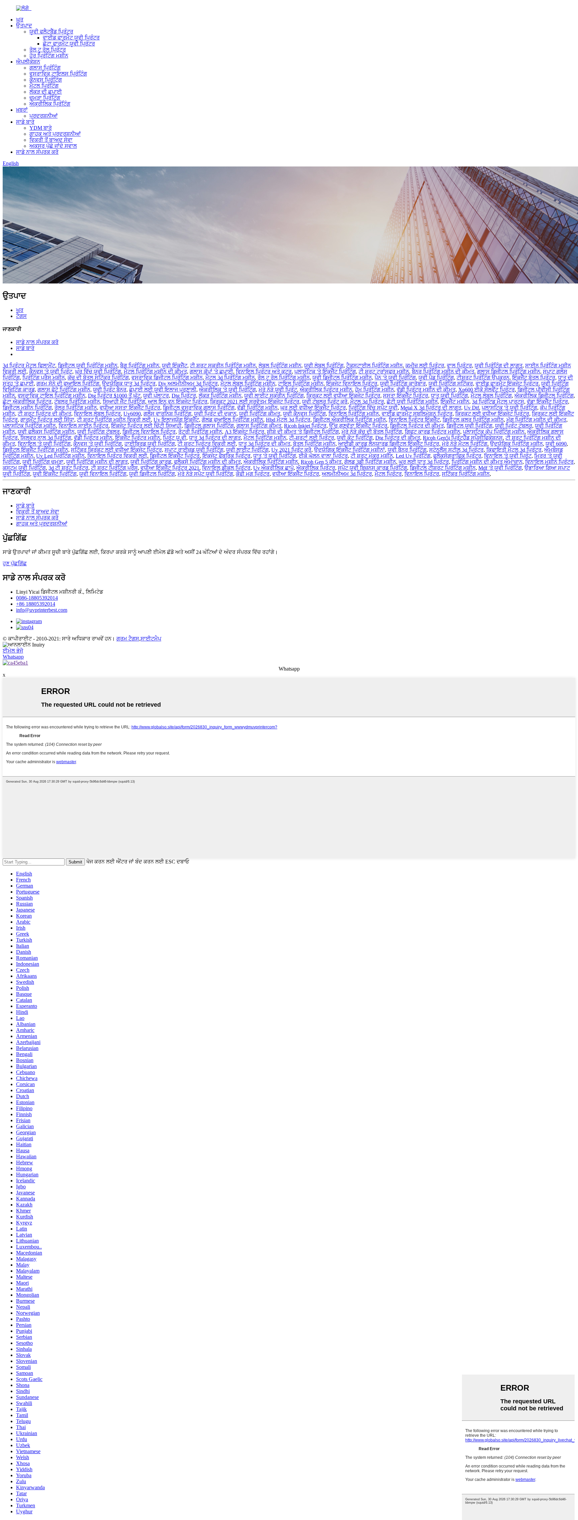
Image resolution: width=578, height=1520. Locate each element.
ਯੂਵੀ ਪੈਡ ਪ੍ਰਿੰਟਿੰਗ (436, 377)
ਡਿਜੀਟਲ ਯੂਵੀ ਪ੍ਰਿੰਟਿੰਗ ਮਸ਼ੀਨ (87, 365)
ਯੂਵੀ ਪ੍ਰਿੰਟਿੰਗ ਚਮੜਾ (43, 462)
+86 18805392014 (35, 604)
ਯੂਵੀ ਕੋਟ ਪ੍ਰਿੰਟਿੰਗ (355, 438)
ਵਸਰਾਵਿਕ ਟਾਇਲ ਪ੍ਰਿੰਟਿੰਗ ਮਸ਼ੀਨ (51, 395)
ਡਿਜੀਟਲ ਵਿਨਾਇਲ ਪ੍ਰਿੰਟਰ (149, 432)
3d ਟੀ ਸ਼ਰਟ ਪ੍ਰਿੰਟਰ (68, 468)
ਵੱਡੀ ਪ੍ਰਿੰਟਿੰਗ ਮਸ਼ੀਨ (257, 408)
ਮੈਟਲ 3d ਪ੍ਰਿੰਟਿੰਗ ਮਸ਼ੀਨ (230, 377)
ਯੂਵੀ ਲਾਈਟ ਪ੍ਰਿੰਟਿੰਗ (247, 450)
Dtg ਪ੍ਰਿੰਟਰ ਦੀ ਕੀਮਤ (397, 438)
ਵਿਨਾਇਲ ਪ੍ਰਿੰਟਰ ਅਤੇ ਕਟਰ (264, 371)
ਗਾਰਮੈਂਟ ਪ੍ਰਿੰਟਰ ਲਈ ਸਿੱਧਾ (47, 420)
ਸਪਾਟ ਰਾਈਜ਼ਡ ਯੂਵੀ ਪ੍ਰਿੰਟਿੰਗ (194, 450)
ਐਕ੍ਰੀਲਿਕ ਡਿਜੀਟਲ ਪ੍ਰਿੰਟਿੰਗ (544, 395)
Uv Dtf (471, 408)
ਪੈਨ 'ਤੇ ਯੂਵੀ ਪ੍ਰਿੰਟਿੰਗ (395, 377)
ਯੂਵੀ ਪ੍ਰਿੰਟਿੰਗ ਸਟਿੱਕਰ (450, 383)
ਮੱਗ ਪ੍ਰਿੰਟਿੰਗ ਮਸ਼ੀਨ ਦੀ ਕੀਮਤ (536, 420)
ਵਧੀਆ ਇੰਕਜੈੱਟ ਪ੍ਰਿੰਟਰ (295, 474)
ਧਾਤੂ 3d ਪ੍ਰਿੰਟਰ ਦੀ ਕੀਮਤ (264, 444)
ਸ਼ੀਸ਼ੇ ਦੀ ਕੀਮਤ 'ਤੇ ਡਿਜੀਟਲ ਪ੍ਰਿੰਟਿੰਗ (303, 432)
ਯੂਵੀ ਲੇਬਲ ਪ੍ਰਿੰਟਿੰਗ (324, 365)
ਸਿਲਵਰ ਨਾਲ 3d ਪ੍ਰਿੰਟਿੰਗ (45, 438)
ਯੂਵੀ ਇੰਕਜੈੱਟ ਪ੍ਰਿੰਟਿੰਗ (55, 474)
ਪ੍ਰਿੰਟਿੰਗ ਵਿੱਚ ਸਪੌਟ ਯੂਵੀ (373, 408)
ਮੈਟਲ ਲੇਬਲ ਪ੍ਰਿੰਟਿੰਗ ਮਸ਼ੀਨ (247, 383)
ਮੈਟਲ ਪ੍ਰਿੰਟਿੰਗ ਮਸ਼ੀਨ (265, 438)
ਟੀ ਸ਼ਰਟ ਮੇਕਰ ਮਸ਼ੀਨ (372, 456)
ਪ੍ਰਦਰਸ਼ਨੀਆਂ (43, 116)
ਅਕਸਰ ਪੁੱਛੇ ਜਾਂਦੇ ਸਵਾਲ (53, 146)
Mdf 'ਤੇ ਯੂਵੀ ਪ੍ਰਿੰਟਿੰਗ (500, 468)
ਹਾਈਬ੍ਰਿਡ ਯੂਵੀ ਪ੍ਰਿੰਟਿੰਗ (149, 444)
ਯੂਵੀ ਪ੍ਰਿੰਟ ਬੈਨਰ (109, 389)
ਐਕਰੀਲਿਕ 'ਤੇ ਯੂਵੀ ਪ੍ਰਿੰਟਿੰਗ (227, 389)
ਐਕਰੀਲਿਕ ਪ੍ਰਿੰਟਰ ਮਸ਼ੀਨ (326, 389)
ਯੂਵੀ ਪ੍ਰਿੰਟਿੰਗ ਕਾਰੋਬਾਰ (403, 383)
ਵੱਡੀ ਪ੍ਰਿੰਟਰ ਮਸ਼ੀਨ (93, 438)
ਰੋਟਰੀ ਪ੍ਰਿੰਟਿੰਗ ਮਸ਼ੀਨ (200, 432)
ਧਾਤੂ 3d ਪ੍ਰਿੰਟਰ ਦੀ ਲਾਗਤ (215, 438)
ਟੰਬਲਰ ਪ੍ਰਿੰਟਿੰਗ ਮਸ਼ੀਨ (77, 401)
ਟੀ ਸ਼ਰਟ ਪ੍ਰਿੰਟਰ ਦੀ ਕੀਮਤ (44, 414)
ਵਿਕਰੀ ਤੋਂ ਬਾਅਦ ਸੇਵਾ (51, 140)
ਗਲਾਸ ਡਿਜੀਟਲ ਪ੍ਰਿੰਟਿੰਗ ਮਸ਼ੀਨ (508, 371)
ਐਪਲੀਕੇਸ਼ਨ (28, 62)
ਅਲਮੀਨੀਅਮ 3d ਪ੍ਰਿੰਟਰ (347, 474)
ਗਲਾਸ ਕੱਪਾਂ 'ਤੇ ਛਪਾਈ (211, 371)
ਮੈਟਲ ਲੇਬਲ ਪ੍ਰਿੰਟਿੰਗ (491, 395)
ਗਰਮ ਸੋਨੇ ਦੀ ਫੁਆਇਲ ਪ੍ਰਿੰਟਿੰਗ (67, 383)
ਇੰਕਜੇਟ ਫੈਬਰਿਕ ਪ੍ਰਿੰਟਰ (226, 456)
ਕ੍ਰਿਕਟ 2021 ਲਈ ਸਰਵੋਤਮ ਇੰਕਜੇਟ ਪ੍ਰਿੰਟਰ (254, 401)
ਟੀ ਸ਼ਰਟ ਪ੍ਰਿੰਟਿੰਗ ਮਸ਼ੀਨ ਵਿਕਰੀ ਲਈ (114, 420)
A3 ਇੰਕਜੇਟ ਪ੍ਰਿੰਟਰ (244, 432)
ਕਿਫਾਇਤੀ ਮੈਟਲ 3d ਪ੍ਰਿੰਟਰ (514, 450)
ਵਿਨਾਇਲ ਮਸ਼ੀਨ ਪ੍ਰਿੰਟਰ (549, 462)
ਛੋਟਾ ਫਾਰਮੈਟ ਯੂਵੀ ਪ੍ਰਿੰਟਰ (69, 43)
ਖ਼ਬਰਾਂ (22, 110)
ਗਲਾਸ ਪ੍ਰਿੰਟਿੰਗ (45, 68)
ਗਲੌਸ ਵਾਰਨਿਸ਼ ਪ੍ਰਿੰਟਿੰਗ (167, 414)
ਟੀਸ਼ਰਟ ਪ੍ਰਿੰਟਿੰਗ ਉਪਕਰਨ (483, 377)
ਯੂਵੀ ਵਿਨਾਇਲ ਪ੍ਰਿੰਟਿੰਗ (102, 474)
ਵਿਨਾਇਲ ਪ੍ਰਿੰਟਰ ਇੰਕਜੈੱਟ (414, 420)
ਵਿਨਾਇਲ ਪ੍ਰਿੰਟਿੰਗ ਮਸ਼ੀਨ (353, 414)
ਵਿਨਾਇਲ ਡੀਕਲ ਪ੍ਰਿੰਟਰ (226, 468)
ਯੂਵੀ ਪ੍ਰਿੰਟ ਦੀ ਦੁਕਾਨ (215, 414)
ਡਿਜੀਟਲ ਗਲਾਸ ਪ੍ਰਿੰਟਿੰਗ (209, 426)
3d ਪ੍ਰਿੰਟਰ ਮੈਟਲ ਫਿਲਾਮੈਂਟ (29, 365)
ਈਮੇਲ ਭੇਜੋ (13, 651)
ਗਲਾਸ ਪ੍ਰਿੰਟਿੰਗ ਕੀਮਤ (258, 426)
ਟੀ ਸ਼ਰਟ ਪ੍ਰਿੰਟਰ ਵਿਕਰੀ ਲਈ (207, 444)
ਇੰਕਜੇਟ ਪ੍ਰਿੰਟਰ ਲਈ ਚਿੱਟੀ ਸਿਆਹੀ (146, 426)
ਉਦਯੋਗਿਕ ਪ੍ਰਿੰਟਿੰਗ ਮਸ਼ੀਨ (516, 444)
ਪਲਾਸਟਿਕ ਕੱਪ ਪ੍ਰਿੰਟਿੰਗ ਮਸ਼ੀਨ (493, 432)
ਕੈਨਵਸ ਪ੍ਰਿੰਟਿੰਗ (45, 80)
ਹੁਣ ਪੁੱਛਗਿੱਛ (15, 563)
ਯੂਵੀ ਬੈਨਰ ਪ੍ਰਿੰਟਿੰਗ (407, 450)
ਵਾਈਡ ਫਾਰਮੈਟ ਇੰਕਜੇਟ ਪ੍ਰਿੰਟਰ (507, 383)
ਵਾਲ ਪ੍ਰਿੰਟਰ (459, 365)
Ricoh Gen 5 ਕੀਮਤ (321, 462)
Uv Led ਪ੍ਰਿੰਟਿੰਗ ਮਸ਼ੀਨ (60, 456)
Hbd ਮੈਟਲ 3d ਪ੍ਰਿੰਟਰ (288, 420)
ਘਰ (19, 19)
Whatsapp (13, 657)
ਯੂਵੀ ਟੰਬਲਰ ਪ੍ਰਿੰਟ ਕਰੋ (325, 401)
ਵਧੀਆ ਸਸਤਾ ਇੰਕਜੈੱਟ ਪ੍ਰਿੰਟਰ (130, 408)
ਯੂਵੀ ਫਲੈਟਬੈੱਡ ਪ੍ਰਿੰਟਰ (51, 31)
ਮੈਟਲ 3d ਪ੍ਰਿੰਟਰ (367, 401)
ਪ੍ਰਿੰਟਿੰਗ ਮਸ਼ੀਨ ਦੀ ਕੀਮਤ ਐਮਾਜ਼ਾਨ (487, 462)
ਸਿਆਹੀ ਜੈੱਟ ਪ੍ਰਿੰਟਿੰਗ (124, 401)
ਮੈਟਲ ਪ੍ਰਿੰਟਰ (388, 474)
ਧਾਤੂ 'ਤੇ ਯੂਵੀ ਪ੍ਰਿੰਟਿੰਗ (274, 456)
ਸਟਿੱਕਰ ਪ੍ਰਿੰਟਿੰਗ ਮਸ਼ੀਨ (466, 474)
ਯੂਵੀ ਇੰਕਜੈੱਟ (174, 365)
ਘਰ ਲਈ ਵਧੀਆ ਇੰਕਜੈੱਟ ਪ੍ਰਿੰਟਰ (313, 408)
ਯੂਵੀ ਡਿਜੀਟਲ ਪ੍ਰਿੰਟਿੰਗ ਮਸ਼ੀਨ (342, 377)
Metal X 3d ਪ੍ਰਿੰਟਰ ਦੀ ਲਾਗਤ (430, 408)
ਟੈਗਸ (21, 316)
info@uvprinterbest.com (41, 610)
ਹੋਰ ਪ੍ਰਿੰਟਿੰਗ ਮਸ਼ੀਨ (48, 56)
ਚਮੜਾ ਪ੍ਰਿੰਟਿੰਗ (44, 98)
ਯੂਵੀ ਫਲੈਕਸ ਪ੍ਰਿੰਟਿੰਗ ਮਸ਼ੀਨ (46, 432)
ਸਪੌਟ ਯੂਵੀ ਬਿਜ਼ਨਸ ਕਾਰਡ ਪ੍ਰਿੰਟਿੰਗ (372, 468)
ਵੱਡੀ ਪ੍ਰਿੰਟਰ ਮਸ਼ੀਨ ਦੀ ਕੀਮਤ (426, 389)
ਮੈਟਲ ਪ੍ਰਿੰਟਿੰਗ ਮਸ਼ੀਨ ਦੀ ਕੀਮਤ (155, 371)
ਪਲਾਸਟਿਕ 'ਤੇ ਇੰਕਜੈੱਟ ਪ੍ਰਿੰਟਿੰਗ (325, 371)
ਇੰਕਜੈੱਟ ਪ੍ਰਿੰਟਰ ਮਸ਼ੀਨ (137, 438)
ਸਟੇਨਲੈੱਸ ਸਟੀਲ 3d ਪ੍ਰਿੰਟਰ (456, 450)
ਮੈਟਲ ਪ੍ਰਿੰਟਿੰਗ (44, 86)
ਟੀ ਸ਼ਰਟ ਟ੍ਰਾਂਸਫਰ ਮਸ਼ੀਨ (384, 371)
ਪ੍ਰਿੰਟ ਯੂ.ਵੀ (174, 438)
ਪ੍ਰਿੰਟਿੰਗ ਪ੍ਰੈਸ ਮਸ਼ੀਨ (43, 377)
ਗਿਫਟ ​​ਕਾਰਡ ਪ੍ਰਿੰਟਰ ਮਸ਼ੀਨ (432, 432)
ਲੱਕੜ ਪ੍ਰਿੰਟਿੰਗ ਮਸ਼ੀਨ (220, 395)
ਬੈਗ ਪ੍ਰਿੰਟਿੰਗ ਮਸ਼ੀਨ (139, 365)
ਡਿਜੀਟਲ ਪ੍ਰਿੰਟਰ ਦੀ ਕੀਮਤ (417, 426)
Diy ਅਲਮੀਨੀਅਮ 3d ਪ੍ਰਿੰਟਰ (188, 383)
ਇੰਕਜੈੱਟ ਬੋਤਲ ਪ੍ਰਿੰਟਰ (533, 377)
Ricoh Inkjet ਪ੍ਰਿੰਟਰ (305, 426)
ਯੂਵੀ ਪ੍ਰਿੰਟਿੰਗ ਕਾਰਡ (150, 462)
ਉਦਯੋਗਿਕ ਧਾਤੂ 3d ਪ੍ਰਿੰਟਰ (129, 383)
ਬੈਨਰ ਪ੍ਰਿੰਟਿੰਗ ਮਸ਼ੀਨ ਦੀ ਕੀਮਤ (443, 371)
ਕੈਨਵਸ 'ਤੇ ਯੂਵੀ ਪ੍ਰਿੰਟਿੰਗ (97, 444)
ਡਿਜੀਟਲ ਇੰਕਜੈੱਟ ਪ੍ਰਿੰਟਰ (175, 456)
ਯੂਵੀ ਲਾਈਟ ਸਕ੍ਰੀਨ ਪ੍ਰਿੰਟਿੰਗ (274, 395)
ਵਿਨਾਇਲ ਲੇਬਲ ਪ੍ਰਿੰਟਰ (97, 414)
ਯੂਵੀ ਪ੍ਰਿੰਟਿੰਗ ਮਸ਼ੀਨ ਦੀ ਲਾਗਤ (97, 462)
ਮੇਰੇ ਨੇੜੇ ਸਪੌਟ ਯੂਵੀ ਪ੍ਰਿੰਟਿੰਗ (205, 474)
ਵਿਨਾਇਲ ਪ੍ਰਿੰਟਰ (421, 474)
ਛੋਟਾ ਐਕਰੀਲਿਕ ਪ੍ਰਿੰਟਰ (27, 401)
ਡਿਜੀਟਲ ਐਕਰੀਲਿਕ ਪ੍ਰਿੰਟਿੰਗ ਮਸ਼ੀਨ (349, 420)
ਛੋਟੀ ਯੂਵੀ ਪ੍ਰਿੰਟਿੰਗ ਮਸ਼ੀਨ (412, 401)
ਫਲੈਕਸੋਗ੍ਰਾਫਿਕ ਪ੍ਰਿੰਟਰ (457, 456)
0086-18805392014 (37, 598)
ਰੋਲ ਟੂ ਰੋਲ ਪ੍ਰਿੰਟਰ (47, 49)
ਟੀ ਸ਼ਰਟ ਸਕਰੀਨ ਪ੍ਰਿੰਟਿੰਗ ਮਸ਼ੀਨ (223, 365)
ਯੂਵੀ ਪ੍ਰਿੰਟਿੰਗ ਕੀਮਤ (259, 414)
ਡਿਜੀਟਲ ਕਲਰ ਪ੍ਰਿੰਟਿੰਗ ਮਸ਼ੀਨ (473, 420)
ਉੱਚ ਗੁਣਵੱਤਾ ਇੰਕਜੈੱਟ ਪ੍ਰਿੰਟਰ (358, 426)
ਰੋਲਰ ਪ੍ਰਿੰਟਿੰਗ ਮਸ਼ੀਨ (76, 408)
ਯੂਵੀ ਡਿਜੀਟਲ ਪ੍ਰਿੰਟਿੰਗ (152, 474)
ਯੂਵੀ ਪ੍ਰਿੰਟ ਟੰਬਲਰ (513, 426)
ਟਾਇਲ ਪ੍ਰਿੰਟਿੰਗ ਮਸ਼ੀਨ (300, 383)
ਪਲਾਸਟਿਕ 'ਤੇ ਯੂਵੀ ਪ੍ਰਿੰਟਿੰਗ (509, 408)
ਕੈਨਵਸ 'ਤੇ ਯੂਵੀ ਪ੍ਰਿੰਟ (50, 371)
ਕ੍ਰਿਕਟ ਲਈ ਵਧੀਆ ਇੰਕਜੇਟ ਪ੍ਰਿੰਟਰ (343, 395)
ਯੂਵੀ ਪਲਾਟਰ (156, 395)
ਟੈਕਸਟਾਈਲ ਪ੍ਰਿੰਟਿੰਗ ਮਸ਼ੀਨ (374, 365)
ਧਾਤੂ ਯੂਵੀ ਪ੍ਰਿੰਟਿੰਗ (449, 395)
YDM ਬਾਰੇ (40, 128)
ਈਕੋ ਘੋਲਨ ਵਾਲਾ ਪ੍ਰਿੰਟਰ (323, 456)
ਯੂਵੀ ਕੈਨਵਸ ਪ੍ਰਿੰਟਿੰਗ (304, 414)
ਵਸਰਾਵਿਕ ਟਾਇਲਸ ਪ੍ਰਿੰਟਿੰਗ (58, 74)
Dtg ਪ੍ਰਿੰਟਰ (184, 395)
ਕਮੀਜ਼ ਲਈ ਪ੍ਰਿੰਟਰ (424, 365)
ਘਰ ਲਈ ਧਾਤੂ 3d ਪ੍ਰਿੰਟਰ (424, 462)
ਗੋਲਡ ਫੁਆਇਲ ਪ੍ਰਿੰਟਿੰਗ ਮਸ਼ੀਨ (232, 420)
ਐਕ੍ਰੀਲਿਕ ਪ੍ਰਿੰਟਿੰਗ (49, 104)
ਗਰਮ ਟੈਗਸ (127, 638)
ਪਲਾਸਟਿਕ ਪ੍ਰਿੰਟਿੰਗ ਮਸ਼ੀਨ (29, 426)
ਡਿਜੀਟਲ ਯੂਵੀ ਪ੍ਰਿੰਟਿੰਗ (469, 426)
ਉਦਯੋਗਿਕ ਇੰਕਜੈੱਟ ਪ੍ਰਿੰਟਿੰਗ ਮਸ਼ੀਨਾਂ (349, 450)
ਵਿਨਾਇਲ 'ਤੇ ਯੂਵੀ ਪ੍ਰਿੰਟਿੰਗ (44, 444)
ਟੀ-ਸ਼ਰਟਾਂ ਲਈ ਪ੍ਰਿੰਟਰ (311, 438)
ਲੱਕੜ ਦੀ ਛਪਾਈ (45, 92)
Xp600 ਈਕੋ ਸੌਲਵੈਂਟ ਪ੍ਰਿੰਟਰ (486, 389)
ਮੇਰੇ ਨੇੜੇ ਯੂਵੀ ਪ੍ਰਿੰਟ (278, 389)
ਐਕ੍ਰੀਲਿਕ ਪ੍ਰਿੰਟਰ (315, 468)
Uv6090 (132, 414)
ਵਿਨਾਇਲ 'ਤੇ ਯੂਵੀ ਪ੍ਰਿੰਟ (508, 456)
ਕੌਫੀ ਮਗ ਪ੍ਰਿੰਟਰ (253, 474)
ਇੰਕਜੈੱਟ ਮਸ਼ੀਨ (455, 401)
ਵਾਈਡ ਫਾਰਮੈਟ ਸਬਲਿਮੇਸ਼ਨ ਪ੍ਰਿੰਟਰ (417, 414)
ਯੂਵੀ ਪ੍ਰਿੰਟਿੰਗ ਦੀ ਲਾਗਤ (498, 365)
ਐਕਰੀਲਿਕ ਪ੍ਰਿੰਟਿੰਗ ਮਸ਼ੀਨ (271, 462)
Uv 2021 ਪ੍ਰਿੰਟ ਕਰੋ (291, 450)
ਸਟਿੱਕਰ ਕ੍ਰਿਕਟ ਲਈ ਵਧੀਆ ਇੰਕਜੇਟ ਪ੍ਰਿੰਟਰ (116, 450)
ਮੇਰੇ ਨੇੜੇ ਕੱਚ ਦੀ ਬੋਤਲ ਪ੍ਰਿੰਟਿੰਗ (372, 432)
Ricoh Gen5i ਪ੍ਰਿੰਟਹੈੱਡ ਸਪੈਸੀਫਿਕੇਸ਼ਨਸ (463, 438)
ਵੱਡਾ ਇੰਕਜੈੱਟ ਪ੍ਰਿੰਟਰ (547, 401)
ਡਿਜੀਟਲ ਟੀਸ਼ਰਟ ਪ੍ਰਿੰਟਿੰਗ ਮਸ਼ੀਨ (443, 468)
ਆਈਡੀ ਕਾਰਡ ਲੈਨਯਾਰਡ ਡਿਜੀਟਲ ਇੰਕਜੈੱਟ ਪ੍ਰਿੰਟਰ (388, 444)
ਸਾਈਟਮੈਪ (150, 638)
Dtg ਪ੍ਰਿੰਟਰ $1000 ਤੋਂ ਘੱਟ (114, 395)
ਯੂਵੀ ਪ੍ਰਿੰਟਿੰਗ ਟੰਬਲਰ (98, 432)
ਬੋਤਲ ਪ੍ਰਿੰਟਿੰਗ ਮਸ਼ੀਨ (314, 444)
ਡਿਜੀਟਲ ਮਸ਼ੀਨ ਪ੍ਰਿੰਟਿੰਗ (27, 408)
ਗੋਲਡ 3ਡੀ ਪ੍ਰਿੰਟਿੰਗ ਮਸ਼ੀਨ (370, 462)
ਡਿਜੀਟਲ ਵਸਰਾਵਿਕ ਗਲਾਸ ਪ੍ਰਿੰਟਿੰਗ (198, 408)
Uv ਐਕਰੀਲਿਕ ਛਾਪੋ (273, 468)
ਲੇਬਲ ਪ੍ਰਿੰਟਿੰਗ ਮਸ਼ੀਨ (280, 365)
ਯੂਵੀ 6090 (556, 444)
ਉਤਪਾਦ (24, 25)
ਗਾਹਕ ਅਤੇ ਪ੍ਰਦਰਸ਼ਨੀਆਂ (55, 134)
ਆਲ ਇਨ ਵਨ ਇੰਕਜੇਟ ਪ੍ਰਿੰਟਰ (177, 401)
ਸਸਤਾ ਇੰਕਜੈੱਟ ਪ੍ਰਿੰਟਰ (405, 395)
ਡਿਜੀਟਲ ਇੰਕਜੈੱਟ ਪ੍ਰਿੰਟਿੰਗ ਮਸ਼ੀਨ (35, 450)
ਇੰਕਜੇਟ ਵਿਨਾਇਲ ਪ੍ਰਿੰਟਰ (351, 383)
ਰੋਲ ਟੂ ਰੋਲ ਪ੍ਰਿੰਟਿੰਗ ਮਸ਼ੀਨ (284, 377)
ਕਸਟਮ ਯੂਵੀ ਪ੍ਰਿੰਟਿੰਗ (24, 468)
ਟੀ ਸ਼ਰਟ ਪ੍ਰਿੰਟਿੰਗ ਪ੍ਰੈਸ (114, 468)
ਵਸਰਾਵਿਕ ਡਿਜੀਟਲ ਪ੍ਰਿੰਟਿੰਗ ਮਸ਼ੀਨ (167, 377)
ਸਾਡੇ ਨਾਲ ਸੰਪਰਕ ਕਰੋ (37, 152)
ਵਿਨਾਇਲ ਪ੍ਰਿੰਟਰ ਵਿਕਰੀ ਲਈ (117, 456)
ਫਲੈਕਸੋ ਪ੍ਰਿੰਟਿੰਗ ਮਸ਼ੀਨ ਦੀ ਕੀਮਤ (207, 462)
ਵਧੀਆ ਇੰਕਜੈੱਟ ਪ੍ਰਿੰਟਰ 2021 (169, 468)
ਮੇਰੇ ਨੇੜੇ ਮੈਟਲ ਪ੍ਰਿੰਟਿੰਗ (464, 444)
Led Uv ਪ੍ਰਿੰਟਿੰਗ (413, 456)
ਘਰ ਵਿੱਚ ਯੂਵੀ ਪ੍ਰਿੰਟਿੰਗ (98, 371)
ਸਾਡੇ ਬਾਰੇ (25, 122)
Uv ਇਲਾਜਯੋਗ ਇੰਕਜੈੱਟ (176, 420)
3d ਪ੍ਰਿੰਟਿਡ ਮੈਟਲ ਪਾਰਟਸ (498, 401)
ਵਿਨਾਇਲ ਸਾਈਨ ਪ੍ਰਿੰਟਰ (83, 426)
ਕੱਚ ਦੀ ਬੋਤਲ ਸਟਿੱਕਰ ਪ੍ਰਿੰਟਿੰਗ (98, 377)
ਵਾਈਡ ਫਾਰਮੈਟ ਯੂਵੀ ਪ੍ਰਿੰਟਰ (71, 37)
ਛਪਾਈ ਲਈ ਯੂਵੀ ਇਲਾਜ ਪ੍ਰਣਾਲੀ (162, 389)
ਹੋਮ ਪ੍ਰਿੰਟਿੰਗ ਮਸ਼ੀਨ (374, 389)
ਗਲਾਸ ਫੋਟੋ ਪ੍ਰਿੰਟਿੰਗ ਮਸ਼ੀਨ (63, 389)
